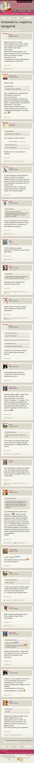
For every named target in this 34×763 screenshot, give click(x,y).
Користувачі (22, 11)
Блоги (14, 11)
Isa (9, 365)
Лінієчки (11, 752)
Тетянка (11, 168)
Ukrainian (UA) (4, 750)
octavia (11, 491)
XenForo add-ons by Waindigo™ (7, 756)
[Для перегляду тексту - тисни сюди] (6, 535)
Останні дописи (5, 13)
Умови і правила (30, 755)
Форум (8, 11)
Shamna (11, 460)
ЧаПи (7, 752)
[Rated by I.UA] (13, 761)
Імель (10, 266)
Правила (16, 752)
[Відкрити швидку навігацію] (31, 17)
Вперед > (17, 30)
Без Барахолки (24, 13)
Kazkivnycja (12, 387)
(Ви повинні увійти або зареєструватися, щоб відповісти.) (19, 740)
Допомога (30, 752)
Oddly (10, 701)
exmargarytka (13, 549)
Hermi (10, 424)
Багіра (11, 34)
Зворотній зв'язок (23, 752)
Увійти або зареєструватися (24, 1)
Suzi (10, 240)
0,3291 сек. (9, 757)
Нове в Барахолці (15, 13)
